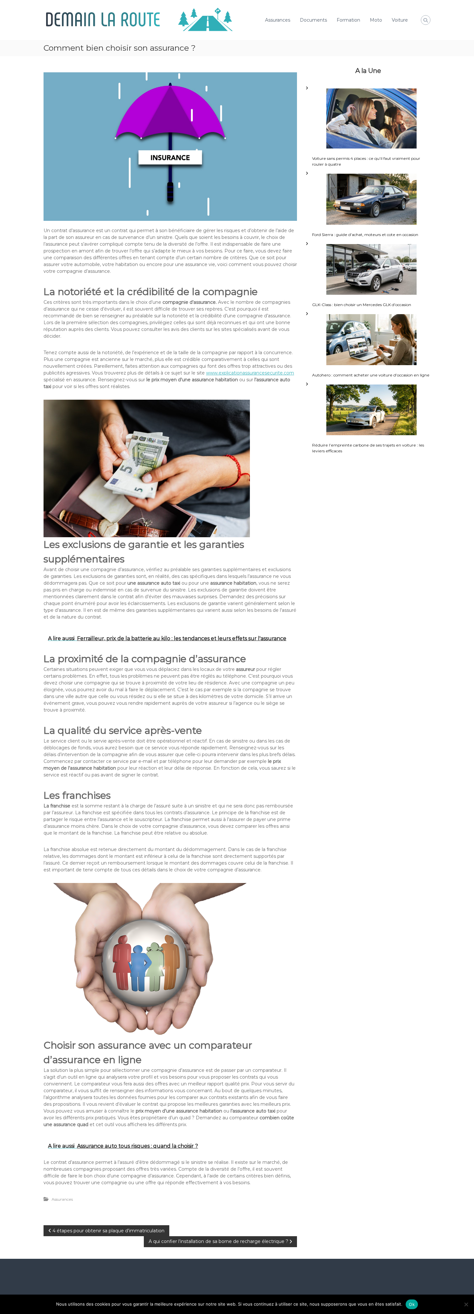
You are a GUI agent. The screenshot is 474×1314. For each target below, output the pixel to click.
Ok (412, 1304)
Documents (313, 20)
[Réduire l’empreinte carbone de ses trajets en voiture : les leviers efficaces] (371, 410)
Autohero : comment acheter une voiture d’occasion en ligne (371, 375)
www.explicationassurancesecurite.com (250, 373)
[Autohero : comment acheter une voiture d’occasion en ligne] (371, 339)
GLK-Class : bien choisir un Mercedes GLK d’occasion (361, 304)
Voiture (400, 20)
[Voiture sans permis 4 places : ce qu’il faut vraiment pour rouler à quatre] (371, 118)
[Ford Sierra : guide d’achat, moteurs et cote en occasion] (371, 199)
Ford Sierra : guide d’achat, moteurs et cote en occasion (365, 234)
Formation (348, 20)
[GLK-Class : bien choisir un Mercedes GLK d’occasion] (371, 269)
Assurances (277, 20)
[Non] (466, 1304)
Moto (376, 20)
